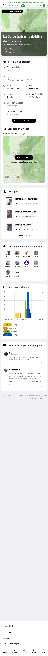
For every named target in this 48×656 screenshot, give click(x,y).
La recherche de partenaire (13, 644)
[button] (11, 52)
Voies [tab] (19, 6)
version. (43, 398)
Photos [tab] (30, 6)
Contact (6, 638)
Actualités (7, 632)
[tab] (9, 5)
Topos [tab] (40, 6)
